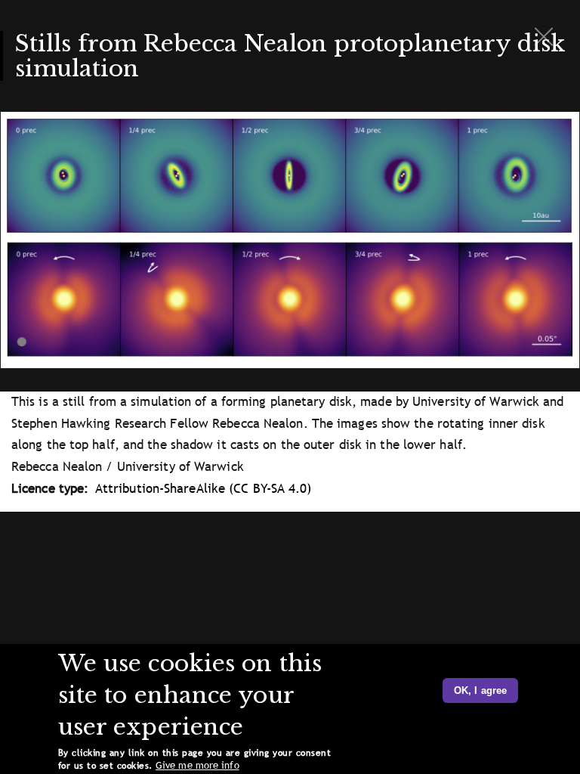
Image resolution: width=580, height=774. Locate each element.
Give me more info (197, 765)
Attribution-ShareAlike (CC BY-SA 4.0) (203, 488)
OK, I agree (480, 690)
